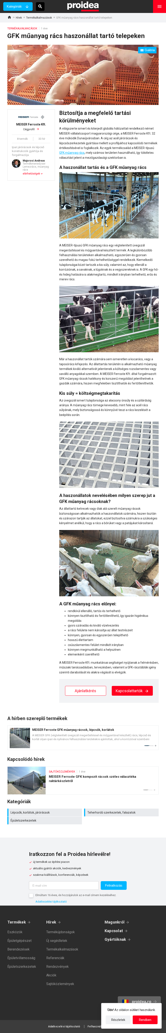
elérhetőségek (31, 173)
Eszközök (14, 932)
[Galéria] (83, 104)
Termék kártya (83, 738)
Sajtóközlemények (60, 984)
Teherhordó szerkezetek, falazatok (122, 812)
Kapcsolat (114, 930)
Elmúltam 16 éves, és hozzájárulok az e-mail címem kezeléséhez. (75, 895)
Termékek (16, 922)
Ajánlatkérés (85, 691)
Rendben (145, 1020)
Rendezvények (57, 967)
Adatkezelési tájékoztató (51, 901)
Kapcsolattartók (130, 691)
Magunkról (114, 922)
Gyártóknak (115, 939)
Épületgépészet (19, 941)
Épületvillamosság (21, 958)
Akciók (51, 975)
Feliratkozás (113, 885)
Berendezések (18, 949)
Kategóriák (14, 6)
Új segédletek (56, 941)
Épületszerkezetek (45, 820)
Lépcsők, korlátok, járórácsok (45, 812)
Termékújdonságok (60, 932)
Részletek (118, 1020)
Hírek (19, 17)
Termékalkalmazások (39, 17)
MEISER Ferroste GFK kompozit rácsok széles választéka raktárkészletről (83, 780)
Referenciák (55, 958)
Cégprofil (31, 127)
